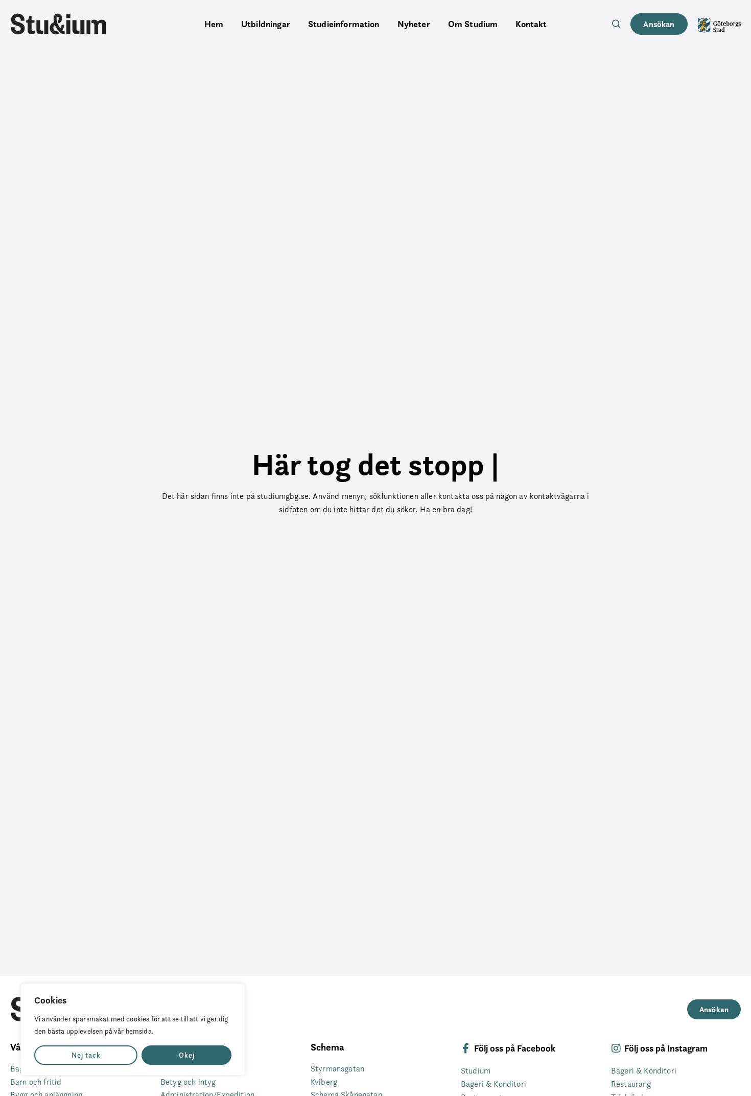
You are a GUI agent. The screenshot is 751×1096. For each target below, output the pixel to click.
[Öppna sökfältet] (616, 23)
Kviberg (324, 1082)
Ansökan (658, 24)
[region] (132, 1030)
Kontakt (531, 24)
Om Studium (473, 24)
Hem (213, 24)
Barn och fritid (35, 1082)
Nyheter (413, 24)
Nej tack (86, 1055)
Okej (187, 1055)
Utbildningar (265, 24)
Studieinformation (344, 24)
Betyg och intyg (188, 1082)
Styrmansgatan (337, 1069)
